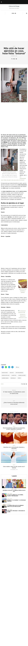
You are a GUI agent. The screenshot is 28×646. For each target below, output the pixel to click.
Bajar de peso (5, 372)
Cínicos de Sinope (14, 6)
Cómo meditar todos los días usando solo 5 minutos (14, 467)
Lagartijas (14, 375)
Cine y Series (14, 489)
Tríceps (19, 378)
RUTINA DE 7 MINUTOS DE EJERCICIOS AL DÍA (23, 316)
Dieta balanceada (19, 372)
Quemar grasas (5, 378)
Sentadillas (13, 378)
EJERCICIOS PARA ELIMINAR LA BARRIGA (22, 291)
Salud (14, 46)
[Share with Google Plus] (15, 59)
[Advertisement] (14, 26)
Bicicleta (11, 372)
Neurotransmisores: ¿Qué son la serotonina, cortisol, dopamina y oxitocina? (14, 428)
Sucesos (9, 504)
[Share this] (11, 59)
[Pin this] (16, 59)
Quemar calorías (21, 375)
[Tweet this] (13, 59)
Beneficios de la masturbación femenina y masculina (14, 448)
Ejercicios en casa (5, 375)
